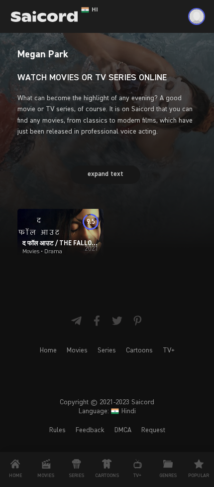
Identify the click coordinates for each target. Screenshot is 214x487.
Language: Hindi (107, 411)
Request (153, 430)
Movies (77, 350)
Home (48, 350)
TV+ (169, 350)
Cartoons (139, 350)
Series (107, 350)
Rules (57, 430)
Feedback (90, 430)
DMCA (122, 430)
